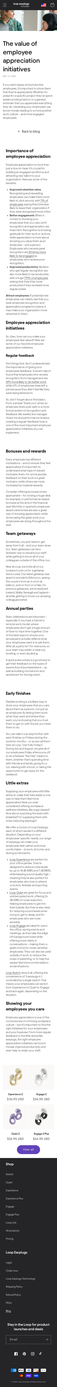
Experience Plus (14, 1198)
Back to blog (31, 131)
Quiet (9, 1182)
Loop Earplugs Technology (20, 1278)
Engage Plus (12, 1214)
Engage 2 (41, 1094)
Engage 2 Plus (41, 1133)
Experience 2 (15, 1094)
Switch (9, 1174)
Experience (12, 1190)
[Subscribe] (47, 1339)
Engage (10, 1206)
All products (13, 1230)
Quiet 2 (15, 1133)
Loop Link (11, 1222)
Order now (12, 1270)
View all (28, 1149)
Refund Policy (13, 1294)
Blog (8, 1310)
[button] (5, 5)
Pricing (9, 1238)
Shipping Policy (14, 1286)
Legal (9, 1262)
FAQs (9, 1302)
